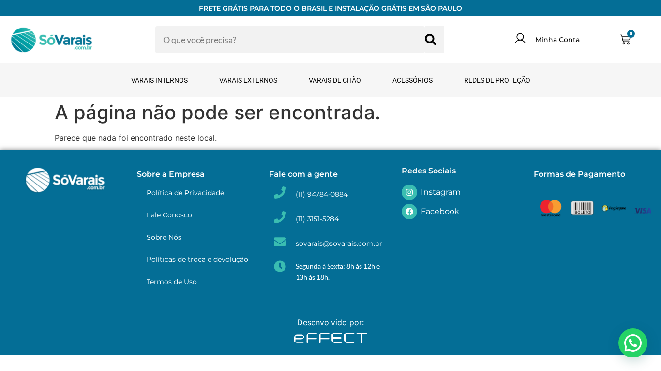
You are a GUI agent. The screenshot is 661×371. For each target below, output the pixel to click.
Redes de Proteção (497, 80)
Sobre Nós (164, 237)
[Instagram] (409, 192)
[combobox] (290, 39)
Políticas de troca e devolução (197, 259)
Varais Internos (159, 80)
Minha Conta (557, 39)
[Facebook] (409, 211)
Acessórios (412, 80)
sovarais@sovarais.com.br (339, 243)
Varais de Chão (335, 80)
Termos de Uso (172, 281)
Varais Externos (248, 80)
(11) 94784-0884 (322, 194)
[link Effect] (330, 339)
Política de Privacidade (185, 192)
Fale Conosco (169, 215)
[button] (632, 342)
